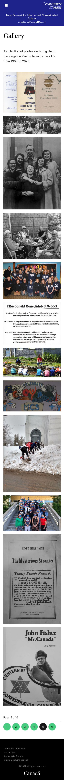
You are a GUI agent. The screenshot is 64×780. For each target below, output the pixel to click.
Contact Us (9, 752)
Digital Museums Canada (16, 760)
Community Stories (13, 756)
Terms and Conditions (14, 748)
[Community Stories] (53, 5)
